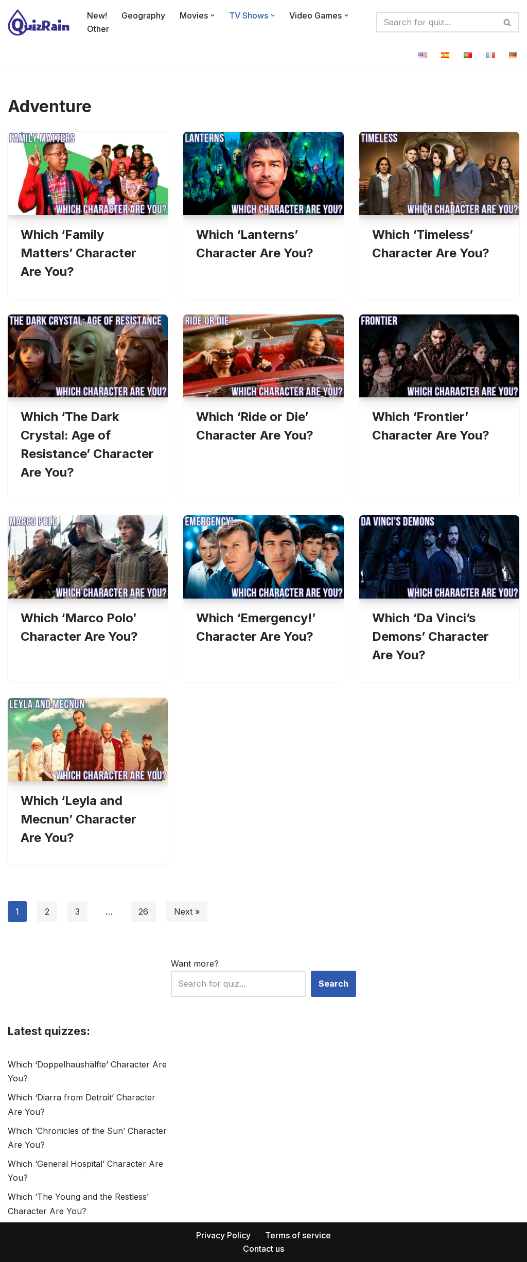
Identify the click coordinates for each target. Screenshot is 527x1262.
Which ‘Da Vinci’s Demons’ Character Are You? (430, 636)
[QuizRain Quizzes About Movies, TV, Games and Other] (38, 22)
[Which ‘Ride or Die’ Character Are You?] (263, 356)
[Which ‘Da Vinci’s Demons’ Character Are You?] (439, 557)
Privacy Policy (223, 1235)
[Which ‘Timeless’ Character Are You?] (439, 173)
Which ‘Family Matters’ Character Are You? (78, 253)
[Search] (507, 22)
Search (333, 983)
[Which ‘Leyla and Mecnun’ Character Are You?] (88, 739)
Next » (187, 911)
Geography (143, 15)
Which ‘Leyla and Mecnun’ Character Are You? (78, 819)
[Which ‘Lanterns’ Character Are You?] (263, 173)
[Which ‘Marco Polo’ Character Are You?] (88, 557)
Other (98, 29)
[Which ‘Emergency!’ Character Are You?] (263, 557)
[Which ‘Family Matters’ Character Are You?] (88, 173)
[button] (212, 15)
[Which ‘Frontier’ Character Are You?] (439, 356)
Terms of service (298, 1235)
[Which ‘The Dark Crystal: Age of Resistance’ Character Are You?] (88, 356)
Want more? (195, 963)
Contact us (263, 1248)
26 (143, 911)
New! (97, 15)
